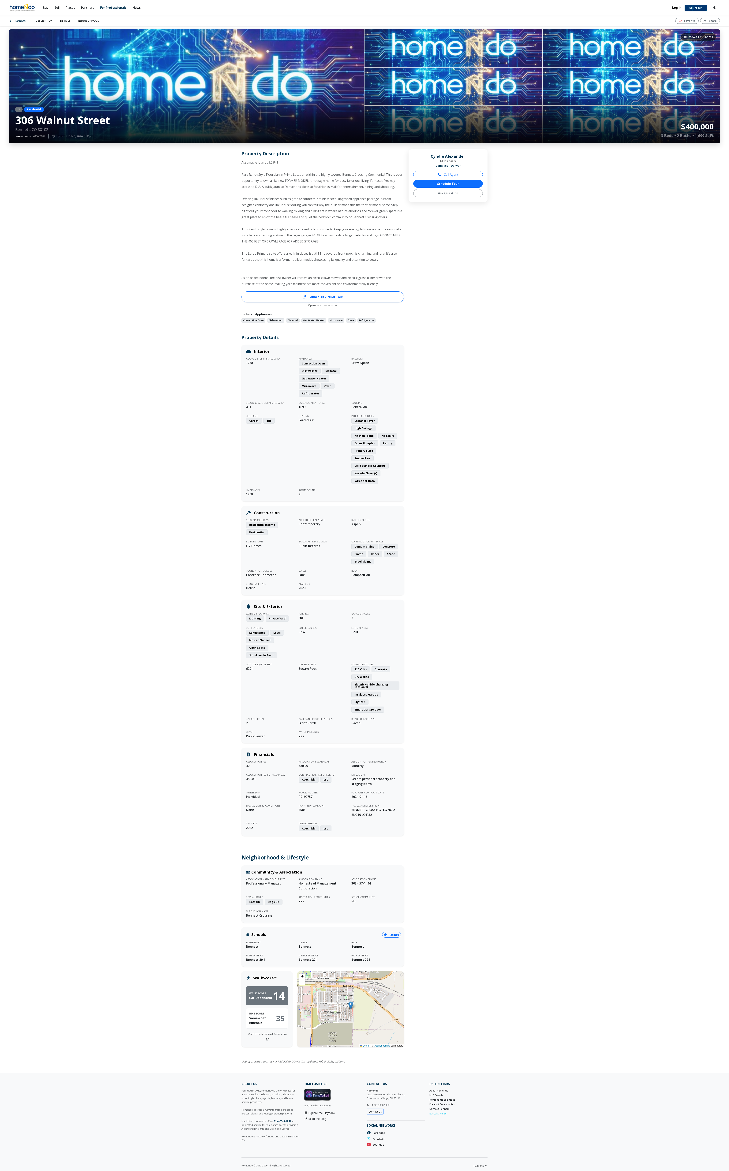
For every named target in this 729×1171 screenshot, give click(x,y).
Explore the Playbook (321, 1113)
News (137, 8)
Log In (677, 8)
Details (65, 20)
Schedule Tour (448, 184)
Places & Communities (442, 1104)
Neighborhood (88, 20)
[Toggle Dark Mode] (715, 8)
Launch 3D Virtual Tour (325, 297)
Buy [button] (45, 8)
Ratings (393, 934)
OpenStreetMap (382, 1045)
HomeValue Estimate (442, 1099)
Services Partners (439, 1108)
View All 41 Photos (700, 37)
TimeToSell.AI (282, 1121)
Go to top (478, 1166)
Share (712, 21)
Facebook (378, 1133)
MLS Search (436, 1095)
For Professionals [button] (113, 8)
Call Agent (450, 174)
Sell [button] (57, 8)
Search (20, 21)
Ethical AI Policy (437, 1113)
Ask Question (448, 193)
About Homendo (438, 1090)
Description (44, 20)
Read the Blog (317, 1119)
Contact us (375, 1111)
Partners (87, 8)
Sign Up (695, 8)
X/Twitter (377, 1138)
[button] (350, 1005)
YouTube (377, 1144)
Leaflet (366, 1045)
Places (70, 8)
